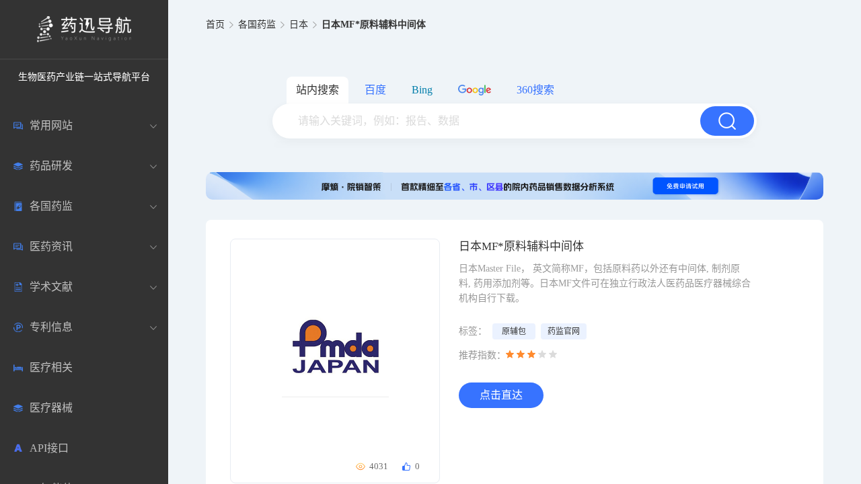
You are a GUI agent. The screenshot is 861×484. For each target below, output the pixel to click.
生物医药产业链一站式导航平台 (84, 77)
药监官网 (564, 331)
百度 (375, 89)
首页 (215, 24)
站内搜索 (317, 89)
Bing (422, 89)
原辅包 (514, 331)
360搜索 (535, 89)
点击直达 (501, 395)
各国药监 (257, 24)
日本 (298, 24)
